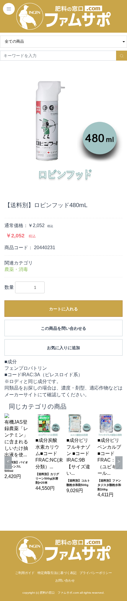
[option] (63, 127)
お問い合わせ (65, 580)
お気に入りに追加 (63, 347)
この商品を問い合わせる (63, 328)
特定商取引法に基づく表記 (57, 573)
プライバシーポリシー (95, 573)
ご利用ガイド (25, 573)
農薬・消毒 (16, 269)
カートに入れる (63, 309)
